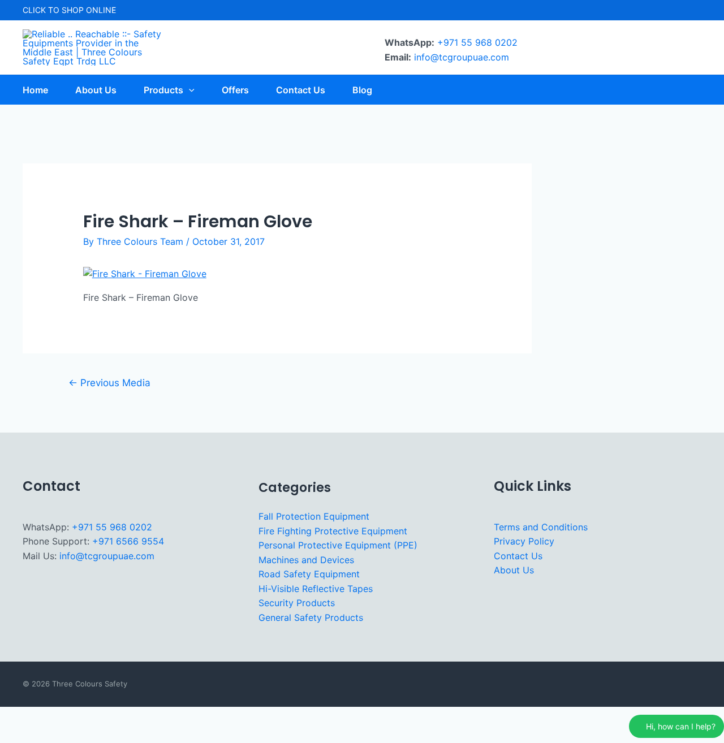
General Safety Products (310, 617)
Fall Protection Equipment (313, 516)
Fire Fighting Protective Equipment (332, 531)
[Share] (85, 717)
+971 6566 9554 (128, 541)
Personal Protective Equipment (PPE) (337, 545)
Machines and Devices (306, 559)
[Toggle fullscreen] (50, 717)
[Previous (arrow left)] (16, 735)
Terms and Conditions (541, 527)
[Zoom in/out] (16, 717)
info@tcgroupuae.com (461, 57)
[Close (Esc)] (119, 717)
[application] (189, 90)
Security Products (296, 602)
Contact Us (518, 555)
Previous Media (109, 382)
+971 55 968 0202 (477, 42)
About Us (514, 570)
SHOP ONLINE (89, 10)
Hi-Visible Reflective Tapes (315, 588)
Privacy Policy (524, 541)
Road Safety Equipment (309, 574)
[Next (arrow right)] (50, 735)
